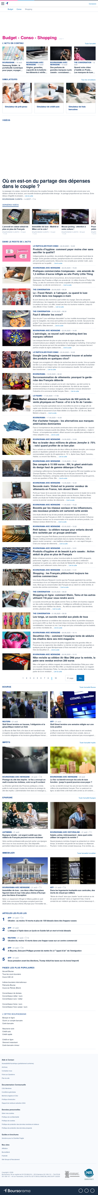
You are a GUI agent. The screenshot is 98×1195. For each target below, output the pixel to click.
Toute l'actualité (90, 43)
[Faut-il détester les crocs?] (16, 318)
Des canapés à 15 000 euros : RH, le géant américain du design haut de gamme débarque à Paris (63, 465)
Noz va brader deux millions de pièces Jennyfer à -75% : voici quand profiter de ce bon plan (64, 444)
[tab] (10, 205)
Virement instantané (10, 1042)
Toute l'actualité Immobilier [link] (86, 853)
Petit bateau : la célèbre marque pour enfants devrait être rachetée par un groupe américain (63, 531)
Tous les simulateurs (88, 80)
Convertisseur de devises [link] (12, 993)
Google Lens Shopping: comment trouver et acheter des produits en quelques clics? (62, 357)
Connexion (92, 4)
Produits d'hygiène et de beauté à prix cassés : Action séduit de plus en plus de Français (63, 553)
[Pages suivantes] (60, 678)
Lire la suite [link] (52, 413)
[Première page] (16, 678)
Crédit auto (6, 1031)
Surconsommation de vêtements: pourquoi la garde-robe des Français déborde (62, 378)
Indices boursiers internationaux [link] (14, 982)
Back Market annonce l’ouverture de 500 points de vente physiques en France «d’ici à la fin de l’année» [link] (63, 400)
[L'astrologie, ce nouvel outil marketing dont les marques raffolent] (16, 337)
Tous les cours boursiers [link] (11, 974)
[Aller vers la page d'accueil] (6, 4)
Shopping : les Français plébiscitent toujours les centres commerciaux (60, 574)
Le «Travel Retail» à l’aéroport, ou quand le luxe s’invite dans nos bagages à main (60, 294)
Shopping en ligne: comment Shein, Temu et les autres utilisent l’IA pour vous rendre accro (64, 596)
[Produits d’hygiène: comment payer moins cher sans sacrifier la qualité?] (16, 253)
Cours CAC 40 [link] (7, 977)
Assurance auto (8, 1028)
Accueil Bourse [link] (8, 971)
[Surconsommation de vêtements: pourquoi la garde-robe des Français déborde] (16, 381)
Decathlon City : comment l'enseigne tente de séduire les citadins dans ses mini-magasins (63, 637)
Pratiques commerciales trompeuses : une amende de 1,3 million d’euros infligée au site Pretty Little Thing (63, 272)
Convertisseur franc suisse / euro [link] (14, 1007)
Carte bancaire (8, 1023)
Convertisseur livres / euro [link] (12, 1004)
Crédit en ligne (7, 1039)
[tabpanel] (49, 222)
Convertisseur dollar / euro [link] (12, 996)
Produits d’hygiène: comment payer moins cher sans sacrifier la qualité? (63, 250)
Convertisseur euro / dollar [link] (12, 999)
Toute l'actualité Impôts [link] (88, 742)
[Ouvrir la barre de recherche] (83, 3)
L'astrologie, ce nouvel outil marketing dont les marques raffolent (60, 335)
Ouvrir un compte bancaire (12, 1020)
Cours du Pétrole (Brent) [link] (11, 988)
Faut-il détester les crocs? (48, 314)
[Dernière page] (63, 678)
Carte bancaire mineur (10, 1045)
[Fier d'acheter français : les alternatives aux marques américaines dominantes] (16, 424)
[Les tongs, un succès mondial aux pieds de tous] (16, 620)
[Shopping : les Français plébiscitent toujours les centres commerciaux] (16, 577)
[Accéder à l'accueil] (3, 9)
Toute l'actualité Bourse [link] (87, 687)
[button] (2, 3)
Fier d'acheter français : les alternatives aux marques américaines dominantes (63, 422)
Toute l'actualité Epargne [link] (87, 798)
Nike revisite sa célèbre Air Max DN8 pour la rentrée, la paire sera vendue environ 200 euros (64, 659)
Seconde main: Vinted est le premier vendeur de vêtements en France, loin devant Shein (60, 487)
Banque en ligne (8, 1017)
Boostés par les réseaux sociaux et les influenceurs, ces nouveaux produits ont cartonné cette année (62, 509)
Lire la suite (29, 196)
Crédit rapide (7, 1034)
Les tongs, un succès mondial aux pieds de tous (60, 616)
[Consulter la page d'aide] (86, 3)
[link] (16, 403)
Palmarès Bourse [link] (8, 985)
